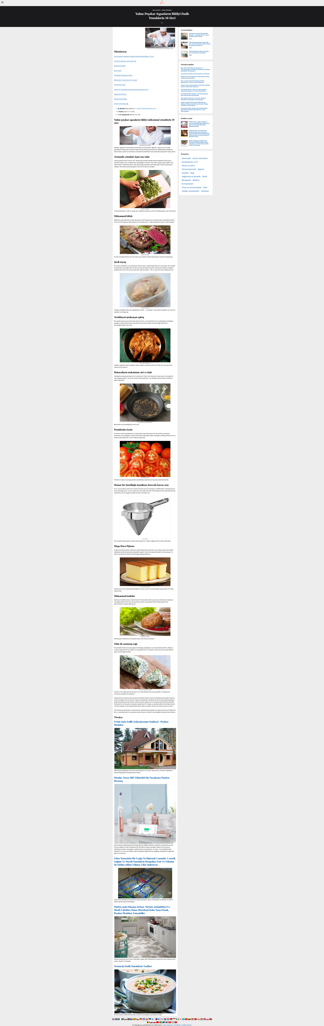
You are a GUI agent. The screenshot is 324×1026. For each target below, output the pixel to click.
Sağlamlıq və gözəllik (191, 176)
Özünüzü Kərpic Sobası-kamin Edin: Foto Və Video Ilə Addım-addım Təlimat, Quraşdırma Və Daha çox (200, 44)
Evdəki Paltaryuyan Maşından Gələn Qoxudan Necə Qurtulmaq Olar (199, 52)
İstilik (204, 176)
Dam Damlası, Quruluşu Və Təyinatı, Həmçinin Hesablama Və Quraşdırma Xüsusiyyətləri (193, 98)
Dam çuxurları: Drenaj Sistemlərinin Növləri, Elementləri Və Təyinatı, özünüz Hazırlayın (193, 81)
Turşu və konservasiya (191, 187)
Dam (205, 187)
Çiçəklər (185, 173)
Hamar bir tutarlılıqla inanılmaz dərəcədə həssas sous (131, 89)
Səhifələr (205, 191)
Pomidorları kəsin (119, 85)
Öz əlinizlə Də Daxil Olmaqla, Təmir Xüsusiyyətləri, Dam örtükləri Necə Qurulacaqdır (194, 94)
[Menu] (2, 2)
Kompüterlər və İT (190, 162)
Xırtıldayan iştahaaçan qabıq (123, 75)
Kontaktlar (177, 1025)
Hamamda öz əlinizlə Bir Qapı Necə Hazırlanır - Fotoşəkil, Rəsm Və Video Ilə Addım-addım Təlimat (199, 35)
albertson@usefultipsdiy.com (146, 108)
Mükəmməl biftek (119, 66)
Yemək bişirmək (189, 169)
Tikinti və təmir (188, 165)
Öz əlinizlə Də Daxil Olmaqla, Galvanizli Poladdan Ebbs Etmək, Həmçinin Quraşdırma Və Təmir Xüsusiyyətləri (194, 110)
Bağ (192, 173)
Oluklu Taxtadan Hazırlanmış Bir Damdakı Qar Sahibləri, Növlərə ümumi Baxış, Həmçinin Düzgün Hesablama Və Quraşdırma (194, 104)
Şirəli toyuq (117, 70)
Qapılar (201, 169)
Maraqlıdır (186, 180)
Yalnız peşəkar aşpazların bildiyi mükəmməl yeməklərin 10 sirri (134, 56)
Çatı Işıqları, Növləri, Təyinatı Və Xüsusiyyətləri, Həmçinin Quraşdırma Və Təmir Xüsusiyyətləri (194, 90)
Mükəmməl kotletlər (120, 99)
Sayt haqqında (167, 1025)
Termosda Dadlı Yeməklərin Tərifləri (133, 966)
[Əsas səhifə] (162, 2)
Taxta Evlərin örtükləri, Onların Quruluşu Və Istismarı (195, 73)
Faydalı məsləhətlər (190, 191)
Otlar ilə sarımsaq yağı (121, 104)
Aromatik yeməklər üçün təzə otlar (125, 61)
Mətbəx (196, 180)
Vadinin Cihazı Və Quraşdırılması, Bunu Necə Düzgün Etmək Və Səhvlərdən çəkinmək (195, 85)
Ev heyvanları (187, 183)
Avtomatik (186, 158)
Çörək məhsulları (200, 158)
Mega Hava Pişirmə (120, 94)
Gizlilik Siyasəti (186, 1025)
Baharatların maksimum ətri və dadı (125, 80)
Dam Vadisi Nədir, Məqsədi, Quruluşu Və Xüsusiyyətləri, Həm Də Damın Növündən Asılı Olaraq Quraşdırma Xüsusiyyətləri (195, 69)
